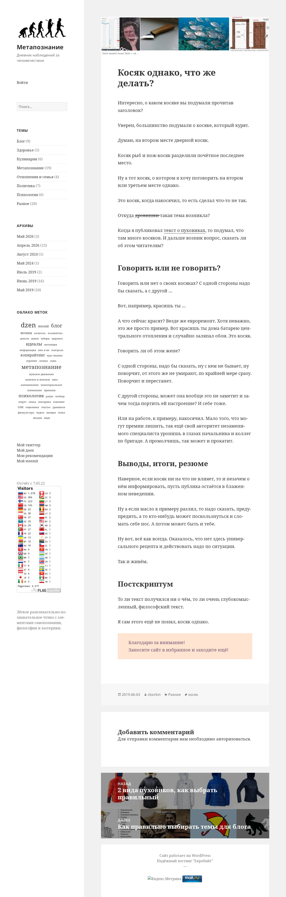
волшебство (55, 333)
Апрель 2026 (28, 245)
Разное (23, 203)
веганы (26, 333)
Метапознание (40, 47)
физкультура (26, 412)
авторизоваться (233, 739)
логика (43, 360)
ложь (53, 360)
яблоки (37, 418)
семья (32, 401)
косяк (193, 694)
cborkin (154, 694)
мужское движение (41, 374)
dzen (28, 324)
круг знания (54, 355)
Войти (22, 82)
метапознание (41, 366)
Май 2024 (25, 263)
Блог (21, 141)
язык (47, 418)
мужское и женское (37, 379)
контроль (57, 350)
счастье (45, 407)
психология (31, 395)
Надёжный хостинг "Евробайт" (185, 860)
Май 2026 (25, 236)
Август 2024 (27, 254)
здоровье (57, 338)
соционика (32, 407)
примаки (50, 390)
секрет (22, 401)
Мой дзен (25, 450)
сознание (59, 401)
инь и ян (43, 350)
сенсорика (44, 401)
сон (20, 407)
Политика (26, 185)
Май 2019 (25, 289)
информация (28, 350)
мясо (55, 379)
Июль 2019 (26, 272)
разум (49, 396)
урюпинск (59, 407)
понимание (34, 390)
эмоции (51, 412)
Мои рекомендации (35, 455)
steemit (43, 326)
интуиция (50, 344)
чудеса (40, 412)
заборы (45, 338)
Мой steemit (27, 461)
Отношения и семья (35, 176)
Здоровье (25, 150)
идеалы (34, 344)
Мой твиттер (28, 444)
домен (35, 338)
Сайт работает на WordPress (185, 855)
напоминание (30, 384)
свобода (60, 396)
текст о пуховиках (184, 230)
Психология (27, 194)
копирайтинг (33, 355)
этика (61, 412)
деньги (24, 338)
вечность (40, 333)
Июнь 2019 (26, 281)
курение (31, 360)
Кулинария (27, 159)
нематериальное (51, 384)
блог (56, 325)
